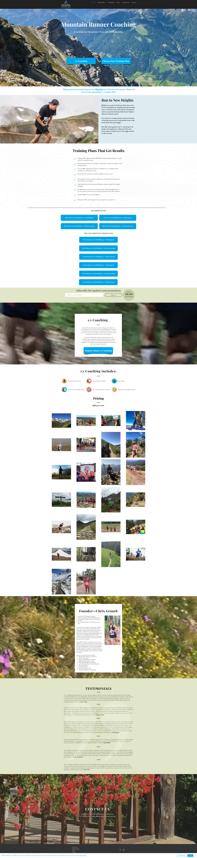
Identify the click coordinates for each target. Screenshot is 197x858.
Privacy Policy (82, 855)
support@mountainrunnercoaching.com (104, 816)
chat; (127, 131)
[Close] (195, 855)
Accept (190, 855)
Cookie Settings (181, 855)
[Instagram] (123, 850)
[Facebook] (120, 850)
